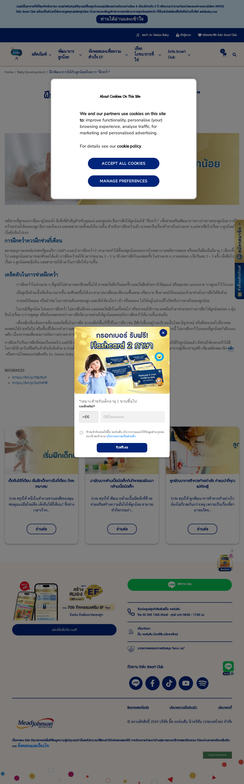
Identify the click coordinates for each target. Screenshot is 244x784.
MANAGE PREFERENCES (123, 181)
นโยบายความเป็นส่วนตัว (121, 436)
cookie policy (129, 146)
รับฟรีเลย (122, 447)
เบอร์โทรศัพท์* (87, 407)
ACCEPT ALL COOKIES (123, 163)
